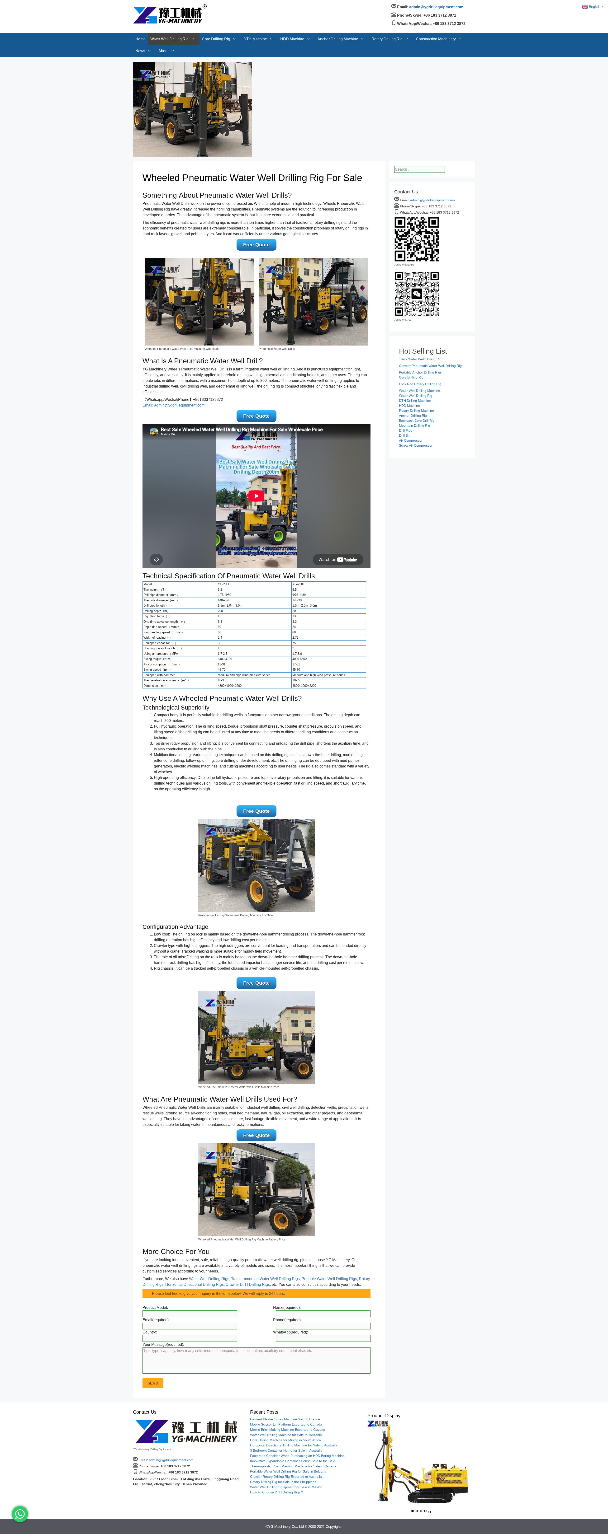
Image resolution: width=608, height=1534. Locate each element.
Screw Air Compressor (415, 445)
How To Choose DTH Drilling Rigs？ (277, 1492)
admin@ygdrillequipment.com (432, 200)
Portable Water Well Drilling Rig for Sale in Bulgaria (288, 1471)
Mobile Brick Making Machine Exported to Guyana (287, 1429)
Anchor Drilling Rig (413, 415)
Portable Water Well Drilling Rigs (329, 1279)
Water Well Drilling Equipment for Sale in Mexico (286, 1487)
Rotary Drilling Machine (416, 410)
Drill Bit (404, 435)
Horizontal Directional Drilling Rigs (194, 1284)
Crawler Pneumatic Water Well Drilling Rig (430, 366)
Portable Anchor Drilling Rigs (420, 372)
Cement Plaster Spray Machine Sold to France (285, 1419)
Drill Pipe (405, 430)
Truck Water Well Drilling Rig (420, 359)
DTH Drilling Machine (415, 400)
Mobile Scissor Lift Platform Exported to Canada (286, 1424)
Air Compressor (411, 440)
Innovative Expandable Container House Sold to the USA (292, 1461)
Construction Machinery (436, 6)
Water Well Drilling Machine (419, 391)
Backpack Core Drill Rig (416, 420)
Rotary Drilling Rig (387, 6)
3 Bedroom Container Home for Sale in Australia (286, 1450)
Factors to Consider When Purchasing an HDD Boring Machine (297, 1456)
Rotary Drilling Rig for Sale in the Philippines (283, 1482)
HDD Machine (292, 6)
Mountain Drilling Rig (414, 425)
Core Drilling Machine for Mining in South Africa (285, 1440)
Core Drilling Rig (216, 6)
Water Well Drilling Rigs (209, 1279)
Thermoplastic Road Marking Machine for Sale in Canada (293, 1466)
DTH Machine (255, 6)
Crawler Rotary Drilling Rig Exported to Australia (286, 1476)
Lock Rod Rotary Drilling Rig (420, 384)
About (163, 18)
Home (140, 6)
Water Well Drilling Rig (169, 6)
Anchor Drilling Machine (338, 6)
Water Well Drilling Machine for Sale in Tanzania (286, 1435)
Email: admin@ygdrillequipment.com (173, 405)
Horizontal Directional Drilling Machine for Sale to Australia (293, 1445)
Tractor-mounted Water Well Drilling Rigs (265, 1279)
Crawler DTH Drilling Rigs (248, 1284)
